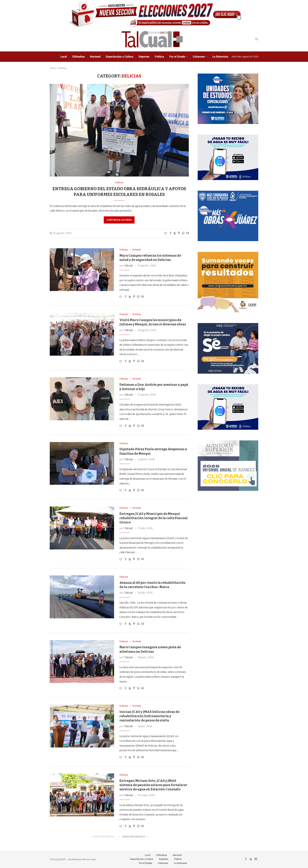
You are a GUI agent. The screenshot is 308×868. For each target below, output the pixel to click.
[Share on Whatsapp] (183, 233)
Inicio (53, 68)
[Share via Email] (187, 233)
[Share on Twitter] (174, 233)
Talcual (128, 265)
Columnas (199, 56)
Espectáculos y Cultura (119, 56)
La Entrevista (220, 56)
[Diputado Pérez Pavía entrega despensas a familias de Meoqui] (82, 463)
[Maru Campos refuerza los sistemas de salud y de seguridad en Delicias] (82, 269)
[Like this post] (165, 233)
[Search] (256, 39)
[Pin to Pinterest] (179, 233)
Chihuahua (78, 56)
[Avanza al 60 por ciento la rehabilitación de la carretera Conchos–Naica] (82, 596)
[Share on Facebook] (170, 233)
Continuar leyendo (119, 220)
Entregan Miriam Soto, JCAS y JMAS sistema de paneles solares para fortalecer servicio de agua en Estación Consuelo (153, 785)
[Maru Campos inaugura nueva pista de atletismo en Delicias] (82, 661)
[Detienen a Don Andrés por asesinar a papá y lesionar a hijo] (82, 398)
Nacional (95, 56)
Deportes (144, 56)
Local (63, 56)
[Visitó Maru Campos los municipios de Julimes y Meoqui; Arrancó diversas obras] (82, 334)
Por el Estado (177, 56)
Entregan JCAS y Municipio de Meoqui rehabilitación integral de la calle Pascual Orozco (153, 518)
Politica (159, 56)
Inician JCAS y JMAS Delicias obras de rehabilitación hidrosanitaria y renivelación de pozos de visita (149, 716)
